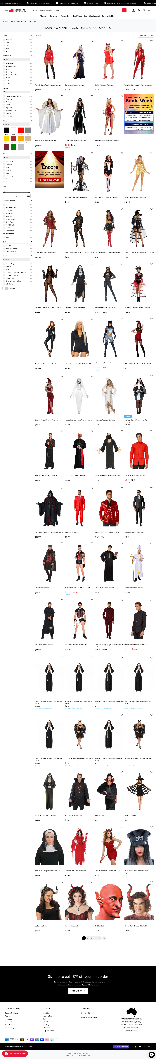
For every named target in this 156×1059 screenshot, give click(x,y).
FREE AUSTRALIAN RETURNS (40, 3)
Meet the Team (48, 1016)
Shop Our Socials (48, 1031)
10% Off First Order (49, 1022)
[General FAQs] (138, 10)
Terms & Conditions (11, 1025)
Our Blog (46, 1025)
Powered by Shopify (27, 1046)
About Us (46, 1013)
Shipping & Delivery (11, 1013)
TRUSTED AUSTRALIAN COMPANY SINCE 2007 (94, 3)
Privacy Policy (9, 1028)
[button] (6, 10)
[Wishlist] (143, 10)
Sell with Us (46, 1028)
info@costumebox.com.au (89, 1017)
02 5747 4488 (85, 1013)
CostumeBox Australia (15, 1046)
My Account (9, 1019)
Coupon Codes (10, 1022)
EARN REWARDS (64, 3)
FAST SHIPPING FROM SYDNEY (11, 3)
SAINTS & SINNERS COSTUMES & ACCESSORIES (24, 21)
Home (6, 21)
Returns (7, 1016)
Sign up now (77, 991)
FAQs (44, 1019)
